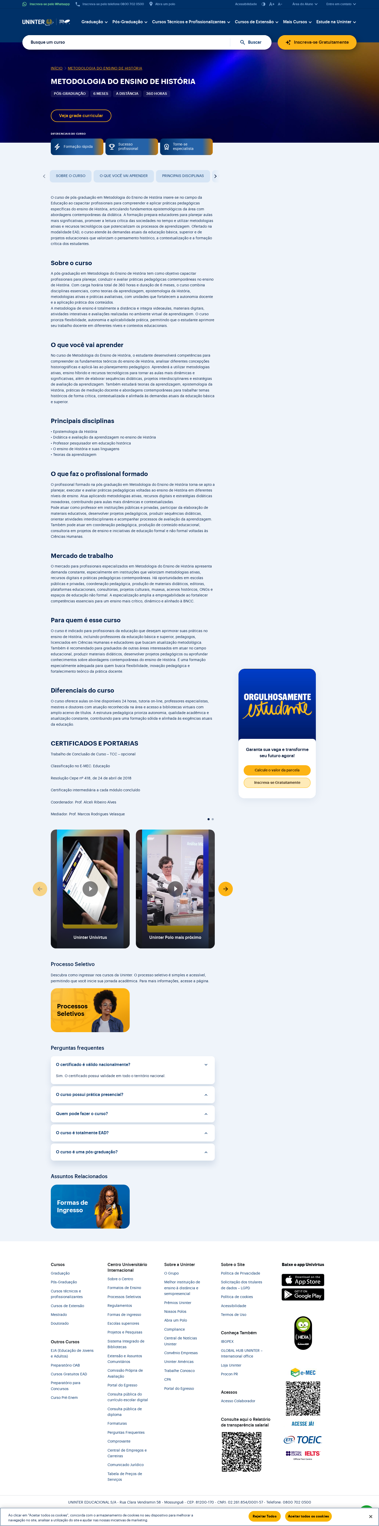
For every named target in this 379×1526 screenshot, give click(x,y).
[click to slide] (209, 819)
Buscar (254, 42)
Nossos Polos (175, 1312)
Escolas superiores (123, 1323)
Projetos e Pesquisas (125, 1332)
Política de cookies (237, 1297)
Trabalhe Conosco (179, 1371)
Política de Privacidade (240, 1273)
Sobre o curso (70, 176)
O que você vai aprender (124, 176)
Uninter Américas (179, 1362)
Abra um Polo (175, 1320)
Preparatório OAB (65, 1365)
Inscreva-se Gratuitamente (321, 42)
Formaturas (117, 1423)
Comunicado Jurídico (126, 1465)
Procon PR (229, 1374)
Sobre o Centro (120, 1279)
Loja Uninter (231, 1365)
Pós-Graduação (127, 22)
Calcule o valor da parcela (277, 770)
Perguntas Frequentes (126, 1433)
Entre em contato (338, 4)
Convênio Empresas (181, 1353)
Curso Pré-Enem (64, 1398)
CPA (167, 1380)
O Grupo (171, 1273)
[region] (189, 1517)
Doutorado (60, 1323)
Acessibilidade (246, 4)
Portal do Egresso (122, 1385)
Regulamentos (120, 1306)
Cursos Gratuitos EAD (69, 1374)
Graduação (92, 22)
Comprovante (119, 1441)
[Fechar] (370, 1516)
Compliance (174, 1329)
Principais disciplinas (183, 176)
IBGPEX (227, 1342)
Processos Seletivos (72, 1010)
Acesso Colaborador (238, 1401)
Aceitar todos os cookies (308, 1516)
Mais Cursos (295, 22)
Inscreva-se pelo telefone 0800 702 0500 (113, 4)
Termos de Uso (233, 1315)
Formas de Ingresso (72, 1206)
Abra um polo (165, 4)
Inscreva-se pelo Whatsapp (50, 4)
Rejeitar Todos (265, 1516)
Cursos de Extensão (254, 22)
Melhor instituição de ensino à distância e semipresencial (182, 1288)
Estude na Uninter (333, 22)
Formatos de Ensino (124, 1288)
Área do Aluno (302, 4)
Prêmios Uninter (177, 1303)
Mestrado (59, 1315)
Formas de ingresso (124, 1315)
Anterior (44, 176)
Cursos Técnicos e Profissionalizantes (189, 22)
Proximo (215, 176)
